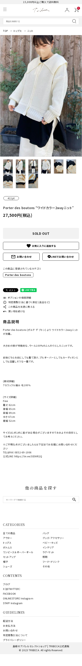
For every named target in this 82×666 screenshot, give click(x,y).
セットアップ (9, 556)
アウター (7, 538)
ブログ (6, 584)
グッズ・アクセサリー (53, 538)
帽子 (5, 561)
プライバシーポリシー (14, 639)
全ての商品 (9, 533)
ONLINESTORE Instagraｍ (18, 598)
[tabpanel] (41, 96)
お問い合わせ (21, 256)
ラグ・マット (49, 552)
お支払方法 (9, 625)
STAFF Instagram (13, 603)
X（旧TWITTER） (11, 589)
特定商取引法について (15, 635)
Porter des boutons (18, 274)
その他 (46, 566)
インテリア (48, 547)
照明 (45, 556)
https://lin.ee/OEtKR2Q (28, 456)
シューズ (7, 566)
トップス (7, 542)
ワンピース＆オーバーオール (18, 552)
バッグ (46, 533)
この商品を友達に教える (19, 306)
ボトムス (7, 547)
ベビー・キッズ (50, 542)
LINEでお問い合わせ (62, 256)
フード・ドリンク (51, 561)
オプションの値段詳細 (17, 297)
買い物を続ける (14, 311)
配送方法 (8, 621)
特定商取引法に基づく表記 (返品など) (26, 302)
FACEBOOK (9, 593)
